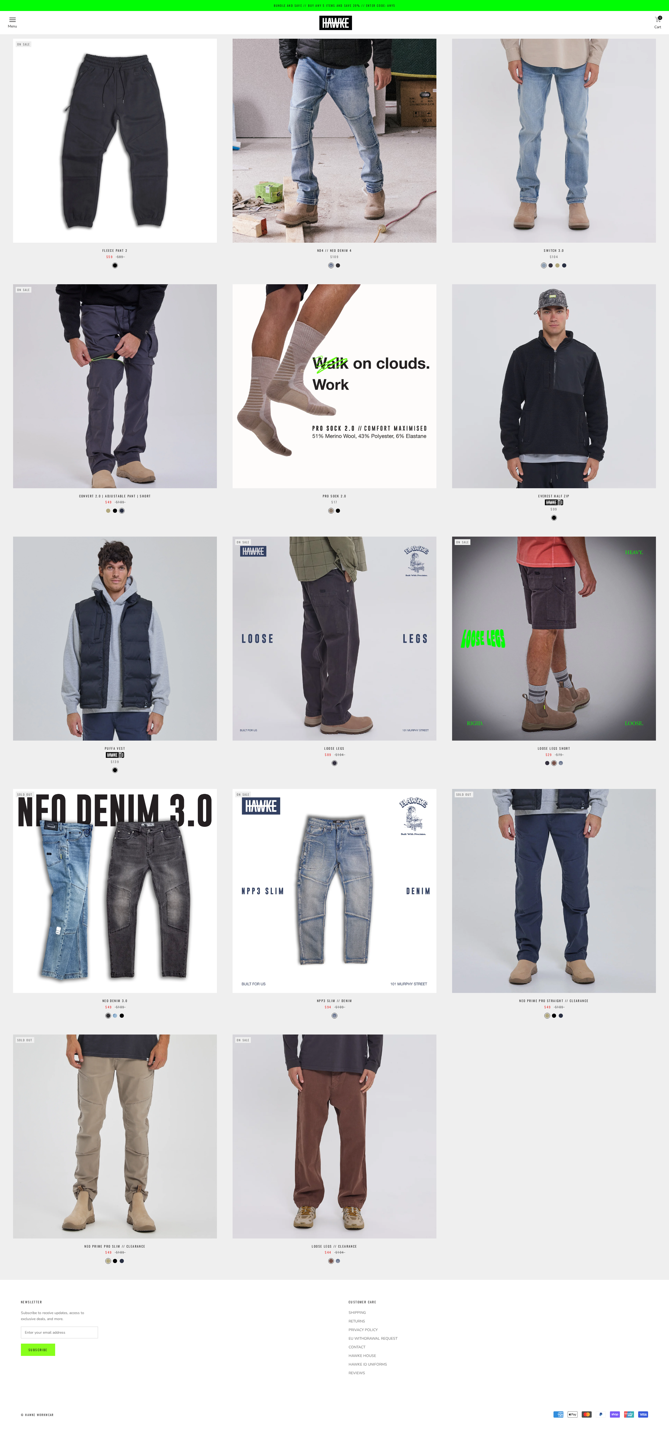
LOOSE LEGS (334, 748)
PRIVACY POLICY (363, 1329)
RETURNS (357, 1321)
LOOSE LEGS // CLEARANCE (334, 1246)
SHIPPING (357, 1312)
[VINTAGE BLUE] (331, 265)
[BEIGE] (557, 265)
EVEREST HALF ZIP (553, 496)
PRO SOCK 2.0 (335, 496)
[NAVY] (564, 265)
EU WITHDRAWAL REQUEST (373, 1338)
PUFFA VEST (115, 748)
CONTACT (357, 1347)
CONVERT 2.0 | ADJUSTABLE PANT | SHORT (115, 496)
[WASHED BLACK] (551, 265)
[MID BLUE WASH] (115, 1016)
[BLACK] (115, 265)
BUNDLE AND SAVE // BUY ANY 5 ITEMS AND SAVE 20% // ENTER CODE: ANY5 (334, 5)
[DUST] (331, 511)
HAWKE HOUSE (362, 1355)
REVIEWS (357, 1373)
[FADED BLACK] (334, 763)
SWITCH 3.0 (554, 250)
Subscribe (38, 1350)
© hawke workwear (37, 1415)
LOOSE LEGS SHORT (554, 748)
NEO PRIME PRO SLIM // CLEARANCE (114, 1246)
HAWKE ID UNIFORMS (368, 1364)
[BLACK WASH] (338, 265)
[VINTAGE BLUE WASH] (544, 265)
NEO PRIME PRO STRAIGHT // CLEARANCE (554, 1000)
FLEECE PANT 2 (115, 250)
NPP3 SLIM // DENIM (334, 1000)
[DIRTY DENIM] (561, 763)
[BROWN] (554, 763)
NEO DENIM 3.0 (115, 1000)
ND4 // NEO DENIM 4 (334, 250)
